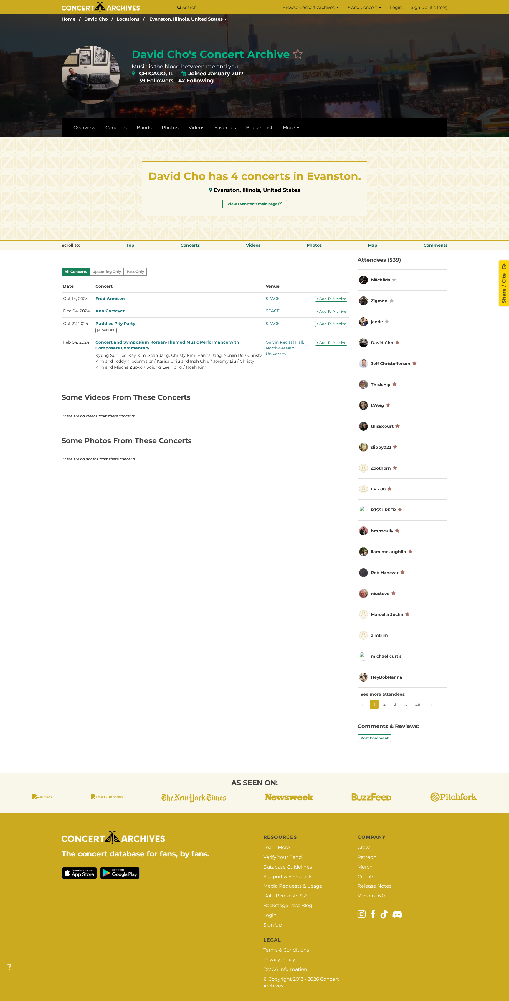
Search (188, 7)
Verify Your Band (282, 857)
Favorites (225, 127)
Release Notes (374, 886)
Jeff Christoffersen (390, 363)
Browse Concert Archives (309, 7)
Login (396, 7)
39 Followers (156, 80)
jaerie (377, 321)
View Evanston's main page (252, 204)
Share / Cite (504, 287)
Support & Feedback (287, 876)
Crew (364, 847)
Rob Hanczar (385, 572)
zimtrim (379, 635)
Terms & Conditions (286, 950)
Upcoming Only (106, 271)
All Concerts (76, 271)
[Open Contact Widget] (9, 967)
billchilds (380, 280)
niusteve (380, 593)
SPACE (273, 298)
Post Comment (375, 738)
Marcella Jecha (387, 614)
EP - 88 (378, 489)
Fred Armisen (110, 298)
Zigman (380, 301)
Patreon (367, 857)
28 (417, 704)
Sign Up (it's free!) (429, 7)
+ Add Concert (363, 7)
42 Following (196, 80)
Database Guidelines (287, 867)
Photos (170, 127)
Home (68, 19)
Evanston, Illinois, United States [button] (186, 19)
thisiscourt (382, 426)
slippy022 (381, 447)
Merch (365, 867)
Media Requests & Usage (292, 886)
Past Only (135, 271)
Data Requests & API (287, 896)
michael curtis (386, 656)
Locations (128, 19)
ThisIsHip (381, 384)
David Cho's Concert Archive (211, 54)
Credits (366, 876)
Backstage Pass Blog (287, 905)
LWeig (377, 405)
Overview (84, 127)
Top (130, 245)
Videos (196, 127)
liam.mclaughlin (388, 551)
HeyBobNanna (386, 677)
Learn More (276, 847)
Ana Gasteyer (110, 311)
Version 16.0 (371, 896)
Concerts (116, 127)
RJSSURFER (383, 510)
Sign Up (272, 925)
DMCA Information (285, 969)
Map (372, 245)
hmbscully (382, 530)
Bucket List (259, 127)
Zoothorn (381, 468)
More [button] (289, 127)
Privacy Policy (279, 959)
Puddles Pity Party (115, 323)
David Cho (96, 19)
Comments (435, 245)
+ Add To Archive (331, 298)
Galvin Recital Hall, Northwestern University (285, 348)
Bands (144, 127)
